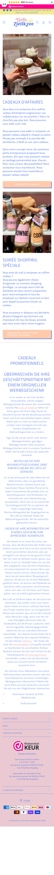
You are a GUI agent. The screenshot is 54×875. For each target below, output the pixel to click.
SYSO (43, 820)
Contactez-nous (27, 184)
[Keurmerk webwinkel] (26, 746)
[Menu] (4, 22)
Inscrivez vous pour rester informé (22, 334)
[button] (37, 22)
